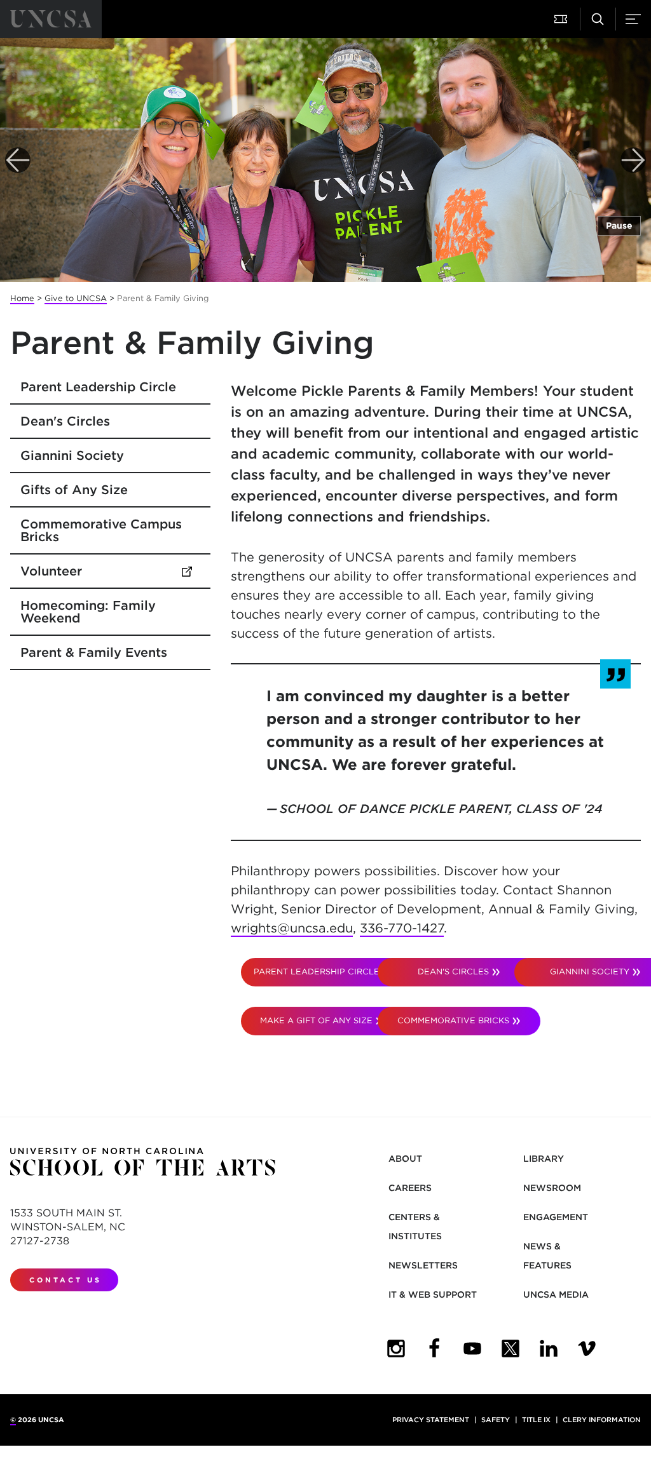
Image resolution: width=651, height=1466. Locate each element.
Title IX (536, 1419)
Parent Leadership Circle (98, 386)
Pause (619, 225)
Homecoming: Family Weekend (88, 612)
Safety (495, 1419)
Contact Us (65, 1279)
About (405, 1158)
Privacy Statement (430, 1419)
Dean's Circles (65, 421)
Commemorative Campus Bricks (101, 530)
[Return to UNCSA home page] (51, 19)
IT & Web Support (432, 1294)
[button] (562, 19)
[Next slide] (633, 160)
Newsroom (552, 1188)
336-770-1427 (402, 928)
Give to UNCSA (76, 298)
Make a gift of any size (316, 1020)
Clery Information (602, 1419)
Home (22, 298)
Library (543, 1158)
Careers (410, 1188)
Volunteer (110, 571)
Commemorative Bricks (453, 1020)
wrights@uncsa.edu (292, 928)
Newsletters (423, 1265)
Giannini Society (72, 455)
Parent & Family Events (93, 652)
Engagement (555, 1217)
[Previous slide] (18, 160)
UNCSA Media (556, 1294)
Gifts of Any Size (74, 489)
